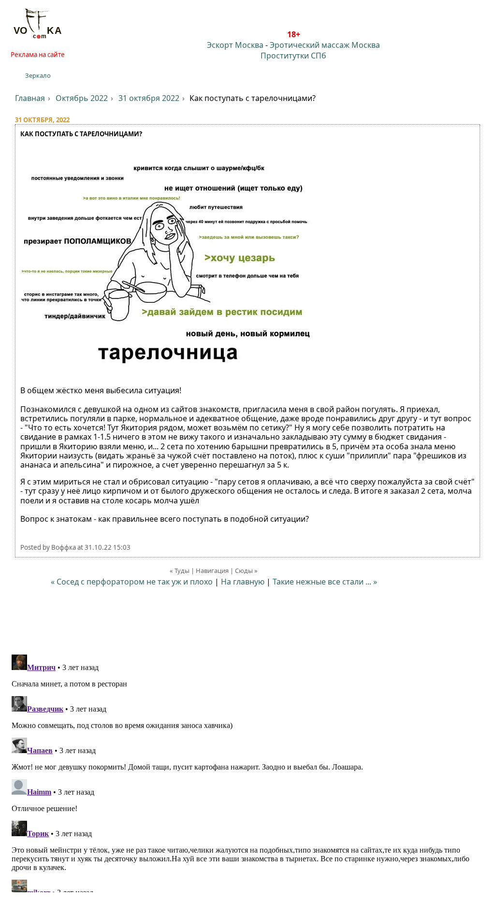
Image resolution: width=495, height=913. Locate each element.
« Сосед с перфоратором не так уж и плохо (132, 581)
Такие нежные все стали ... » (325, 581)
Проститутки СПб (293, 55)
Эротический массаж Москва (325, 45)
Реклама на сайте (38, 54)
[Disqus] (247, 771)
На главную (242, 581)
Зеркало (38, 75)
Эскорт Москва (235, 45)
